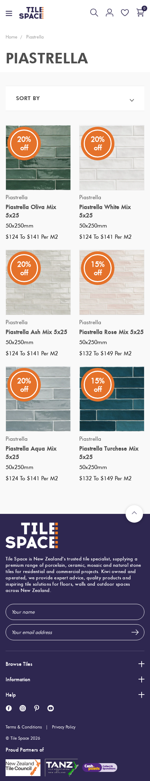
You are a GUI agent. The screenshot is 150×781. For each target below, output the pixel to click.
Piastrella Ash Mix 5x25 (36, 332)
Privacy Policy (63, 727)
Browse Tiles (19, 664)
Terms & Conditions (24, 727)
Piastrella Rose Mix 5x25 (111, 332)
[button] (75, 98)
